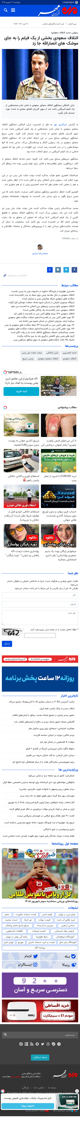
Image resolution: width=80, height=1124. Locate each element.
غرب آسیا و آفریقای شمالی (53, 24)
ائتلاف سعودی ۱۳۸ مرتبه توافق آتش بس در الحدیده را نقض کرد (44, 314)
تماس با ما (39, 1088)
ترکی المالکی (52, 353)
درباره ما (52, 1088)
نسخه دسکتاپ (40, 1057)
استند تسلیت (11, 920)
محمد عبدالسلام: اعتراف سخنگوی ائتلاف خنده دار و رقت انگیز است (42, 332)
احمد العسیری (69, 353)
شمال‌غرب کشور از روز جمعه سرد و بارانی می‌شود (51, 776)
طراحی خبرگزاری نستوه (62, 1110)
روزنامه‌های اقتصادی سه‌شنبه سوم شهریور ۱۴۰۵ (50, 901)
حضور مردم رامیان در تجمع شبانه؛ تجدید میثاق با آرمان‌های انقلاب (43, 715)
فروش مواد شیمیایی (64, 931)
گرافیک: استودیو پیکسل (35, 1110)
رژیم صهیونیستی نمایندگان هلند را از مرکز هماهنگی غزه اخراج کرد (43, 762)
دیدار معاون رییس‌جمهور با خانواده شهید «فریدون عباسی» (46, 789)
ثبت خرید (21, 391)
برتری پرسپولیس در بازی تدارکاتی (58, 829)
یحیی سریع (28, 359)
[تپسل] (5, 372)
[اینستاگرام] (48, 1044)
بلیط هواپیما (42, 937)
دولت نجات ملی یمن (32, 353)
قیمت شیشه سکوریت (25, 914)
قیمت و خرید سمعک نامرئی (41, 942)
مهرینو (21, 942)
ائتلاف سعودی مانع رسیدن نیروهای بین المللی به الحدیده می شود (42, 306)
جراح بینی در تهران (67, 914)
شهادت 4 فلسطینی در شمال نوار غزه (56, 742)
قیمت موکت (44, 920)
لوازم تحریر (47, 914)
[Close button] (77, 1091)
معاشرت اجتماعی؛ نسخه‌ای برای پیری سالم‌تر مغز (51, 728)
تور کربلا (28, 920)
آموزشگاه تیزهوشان (65, 937)
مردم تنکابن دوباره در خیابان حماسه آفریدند (53, 735)
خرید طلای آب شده (66, 920)
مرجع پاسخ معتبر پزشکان (17, 925)
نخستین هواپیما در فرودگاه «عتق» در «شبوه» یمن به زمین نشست (42, 291)
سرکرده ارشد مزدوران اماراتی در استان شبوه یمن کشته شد (46, 321)
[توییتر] (42, 1044)
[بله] (53, 1044)
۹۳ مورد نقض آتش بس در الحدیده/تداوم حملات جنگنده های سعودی (41, 317)
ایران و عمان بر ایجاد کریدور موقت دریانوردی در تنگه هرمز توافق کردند (41, 809)
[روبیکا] (37, 1044)
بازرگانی (25, 1088)
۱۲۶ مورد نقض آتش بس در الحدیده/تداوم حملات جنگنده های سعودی (41, 329)
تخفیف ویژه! (28, 1106)
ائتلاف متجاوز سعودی (48, 359)
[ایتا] (21, 1044)
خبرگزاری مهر (60, 124)
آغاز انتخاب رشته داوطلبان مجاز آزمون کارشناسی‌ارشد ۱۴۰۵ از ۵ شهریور (41, 802)
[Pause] (44, 393)
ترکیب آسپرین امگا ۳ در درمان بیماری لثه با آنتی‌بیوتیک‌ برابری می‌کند (41, 702)
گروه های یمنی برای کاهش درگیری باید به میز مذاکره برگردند (45, 336)
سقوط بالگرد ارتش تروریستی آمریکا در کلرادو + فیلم (50, 749)
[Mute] (49, 393)
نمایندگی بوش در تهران (17, 937)
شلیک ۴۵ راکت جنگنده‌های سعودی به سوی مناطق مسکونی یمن (44, 340)
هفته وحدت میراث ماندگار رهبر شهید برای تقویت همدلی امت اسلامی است (38, 836)
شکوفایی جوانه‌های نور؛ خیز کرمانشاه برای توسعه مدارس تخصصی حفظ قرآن (38, 782)
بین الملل (72, 24)
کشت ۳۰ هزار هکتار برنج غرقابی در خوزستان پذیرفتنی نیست (45, 816)
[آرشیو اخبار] (26, 1044)
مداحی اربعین (68, 925)
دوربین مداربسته (45, 925)
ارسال (7, 644)
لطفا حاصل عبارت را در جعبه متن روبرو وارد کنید (54, 630)
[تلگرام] (59, 1044)
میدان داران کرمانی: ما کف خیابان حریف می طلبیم (50, 755)
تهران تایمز (8, 942)
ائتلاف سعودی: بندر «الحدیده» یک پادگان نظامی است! (48, 310)
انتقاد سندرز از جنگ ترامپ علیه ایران (57, 708)
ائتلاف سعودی (69, 359)
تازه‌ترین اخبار (69, 695)
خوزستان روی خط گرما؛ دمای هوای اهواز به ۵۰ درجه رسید (47, 796)
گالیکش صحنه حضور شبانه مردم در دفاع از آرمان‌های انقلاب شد (44, 722)
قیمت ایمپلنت (38, 931)
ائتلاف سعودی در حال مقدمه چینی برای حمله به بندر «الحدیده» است (41, 295)
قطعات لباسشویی (14, 931)
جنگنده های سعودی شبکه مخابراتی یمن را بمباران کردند (48, 299)
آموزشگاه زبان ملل (67, 942)
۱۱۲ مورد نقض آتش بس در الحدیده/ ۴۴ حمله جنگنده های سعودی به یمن (39, 325)
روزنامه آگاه (40, 948)
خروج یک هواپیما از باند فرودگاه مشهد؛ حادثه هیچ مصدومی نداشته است (39, 823)
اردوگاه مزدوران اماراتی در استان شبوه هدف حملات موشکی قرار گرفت (41, 302)
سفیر (6, 914)
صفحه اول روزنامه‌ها (65, 843)
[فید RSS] (32, 1044)
